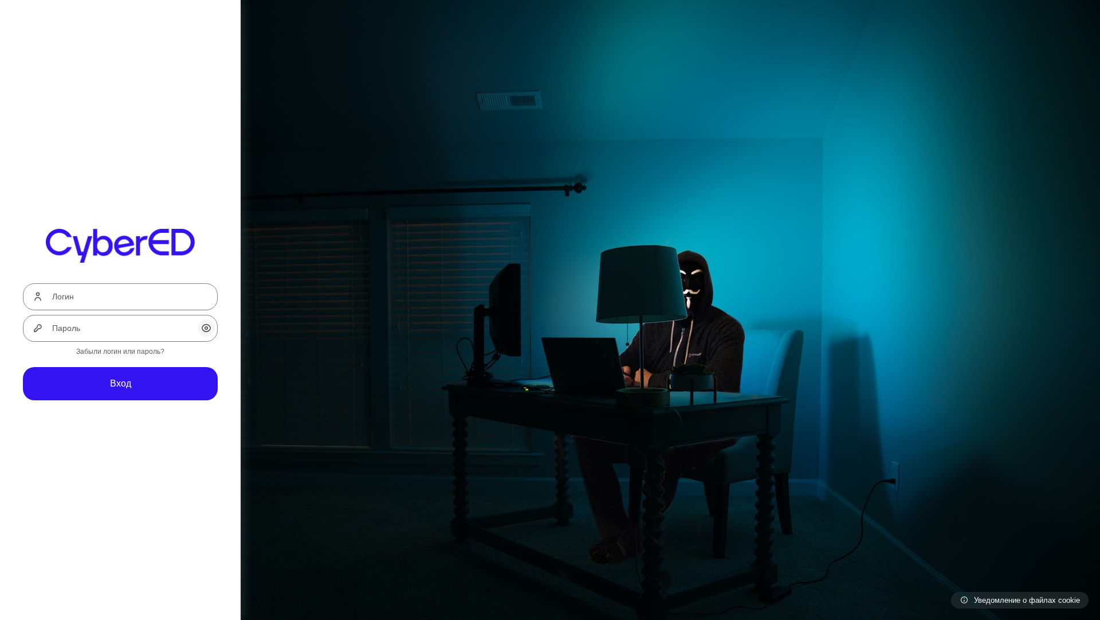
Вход (120, 383)
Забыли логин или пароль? (120, 352)
